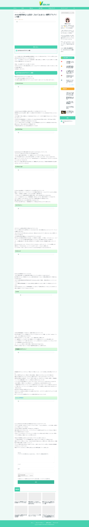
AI (74, 8)
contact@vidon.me (66, 49)
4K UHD (40, 8)
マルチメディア (51, 8)
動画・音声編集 (22, 12)
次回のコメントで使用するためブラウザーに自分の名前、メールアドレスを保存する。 (35, 478)
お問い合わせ (48, 522)
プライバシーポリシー (40, 522)
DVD (23, 8)
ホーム (15, 8)
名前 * (19, 468)
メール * (19, 464)
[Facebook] (35, 524)
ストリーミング (64, 8)
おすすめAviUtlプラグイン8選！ (23, 50)
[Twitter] (37, 524)
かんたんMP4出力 (19, 397)
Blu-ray (31, 8)
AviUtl (19, 59)
